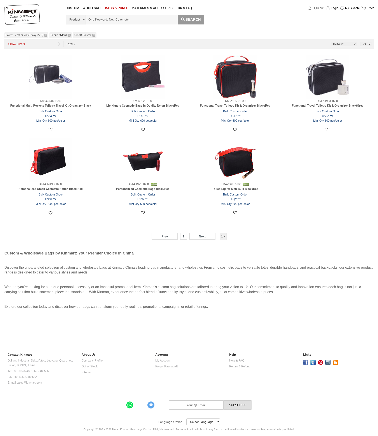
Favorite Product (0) (341, 16)
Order (370, 8)
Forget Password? (166, 366)
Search (193, 19)
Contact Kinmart (20, 354)
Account (161, 354)
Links (307, 354)
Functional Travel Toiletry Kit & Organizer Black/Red (235, 105)
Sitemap (87, 372)
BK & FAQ (185, 8)
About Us (89, 354)
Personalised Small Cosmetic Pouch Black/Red (51, 188)
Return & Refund (239, 366)
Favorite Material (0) (341, 22)
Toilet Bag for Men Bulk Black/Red (235, 188)
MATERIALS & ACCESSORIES (152, 8)
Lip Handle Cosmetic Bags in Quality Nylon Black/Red (142, 105)
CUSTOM (72, 8)
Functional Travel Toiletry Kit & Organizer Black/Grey (327, 105)
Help (232, 354)
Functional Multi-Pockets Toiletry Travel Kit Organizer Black (50, 105)
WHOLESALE (92, 8)
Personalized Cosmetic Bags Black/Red (143, 188)
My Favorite (352, 8)
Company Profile (92, 360)
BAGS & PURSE (116, 8)
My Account (162, 360)
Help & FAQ (236, 360)
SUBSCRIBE (237, 405)
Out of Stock (90, 366)
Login (334, 8)
